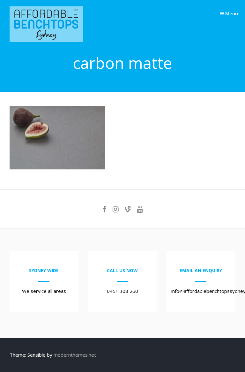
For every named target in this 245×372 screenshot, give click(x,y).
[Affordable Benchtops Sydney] (46, 40)
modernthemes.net (75, 355)
